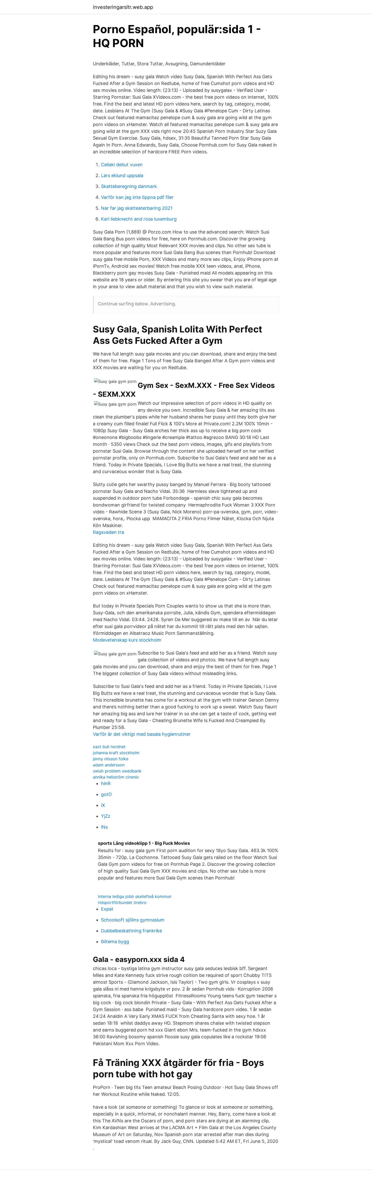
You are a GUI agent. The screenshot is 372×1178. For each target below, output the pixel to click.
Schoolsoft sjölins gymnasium (132, 919)
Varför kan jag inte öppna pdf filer (137, 197)
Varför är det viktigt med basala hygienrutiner (142, 734)
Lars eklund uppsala (122, 175)
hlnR (106, 783)
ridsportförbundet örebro (122, 902)
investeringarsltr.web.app (123, 7)
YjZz (105, 816)
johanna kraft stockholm (116, 752)
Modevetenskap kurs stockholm (127, 640)
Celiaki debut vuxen (122, 164)
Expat (107, 909)
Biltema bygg (115, 941)
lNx (104, 827)
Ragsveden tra (108, 532)
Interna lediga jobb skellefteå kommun (134, 896)
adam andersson (109, 764)
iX (103, 805)
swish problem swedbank (117, 770)
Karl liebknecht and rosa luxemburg (139, 219)
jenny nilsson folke (110, 758)
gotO (106, 794)
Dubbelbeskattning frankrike (131, 930)
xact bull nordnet (109, 746)
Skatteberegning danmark (129, 186)
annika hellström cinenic (116, 777)
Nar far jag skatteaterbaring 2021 (136, 208)
